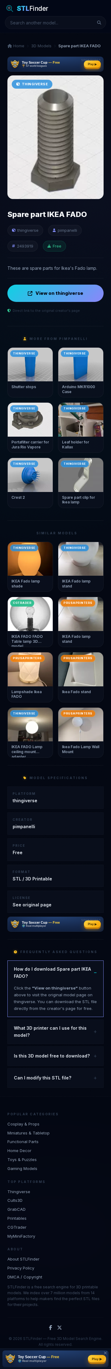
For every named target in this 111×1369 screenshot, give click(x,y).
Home (18, 45)
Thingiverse (18, 1191)
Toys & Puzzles (22, 1159)
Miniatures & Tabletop (28, 1132)
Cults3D (15, 1200)
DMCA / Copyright (24, 1276)
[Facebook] (50, 1328)
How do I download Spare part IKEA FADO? (52, 972)
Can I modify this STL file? (42, 1077)
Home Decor (19, 1150)
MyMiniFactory (21, 1236)
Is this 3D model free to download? (52, 1055)
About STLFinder (23, 1259)
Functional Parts (23, 1141)
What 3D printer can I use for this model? (50, 1031)
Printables (17, 1218)
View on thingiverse (59, 293)
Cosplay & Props (23, 1123)
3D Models (41, 45)
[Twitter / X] (59, 1328)
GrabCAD (16, 1209)
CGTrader (17, 1227)
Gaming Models (22, 1168)
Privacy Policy (20, 1267)
